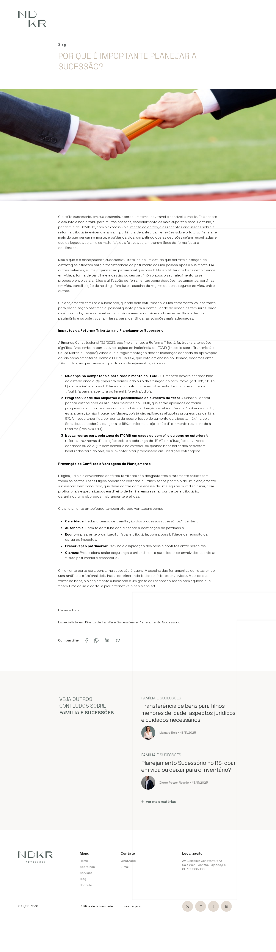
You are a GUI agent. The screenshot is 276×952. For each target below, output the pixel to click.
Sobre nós (87, 867)
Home (84, 861)
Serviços (86, 873)
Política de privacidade (96, 906)
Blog (83, 879)
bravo (271, 928)
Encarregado (132, 906)
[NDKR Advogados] (32, 19)
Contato (86, 885)
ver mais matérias (161, 801)
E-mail (125, 867)
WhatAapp (128, 861)
